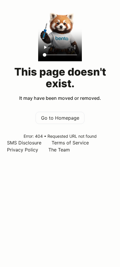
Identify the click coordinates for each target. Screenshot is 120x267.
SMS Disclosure (24, 143)
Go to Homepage (60, 118)
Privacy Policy (22, 150)
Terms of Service (70, 143)
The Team (59, 150)
